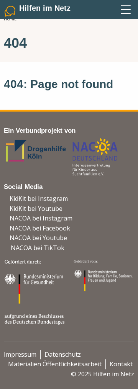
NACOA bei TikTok (37, 248)
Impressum (20, 354)
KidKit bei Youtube (36, 208)
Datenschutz (62, 354)
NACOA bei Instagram (41, 218)
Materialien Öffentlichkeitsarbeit (55, 364)
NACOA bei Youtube (38, 238)
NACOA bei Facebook (40, 228)
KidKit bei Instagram (39, 198)
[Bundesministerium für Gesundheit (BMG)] (35, 291)
